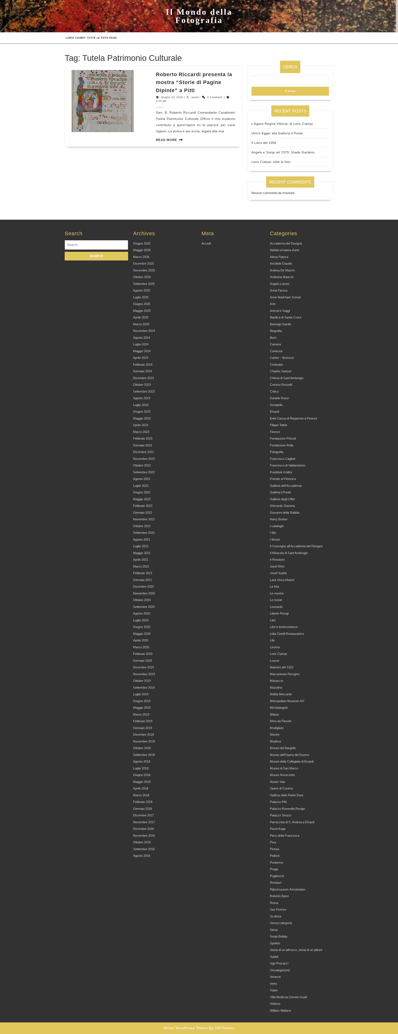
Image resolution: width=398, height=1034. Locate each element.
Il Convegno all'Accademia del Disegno (296, 546)
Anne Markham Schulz (285, 297)
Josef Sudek (278, 573)
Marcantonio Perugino (285, 674)
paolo (195, 97)
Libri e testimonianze (284, 627)
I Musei (275, 539)
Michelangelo (279, 707)
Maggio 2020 (141, 633)
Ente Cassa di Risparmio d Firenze (293, 418)
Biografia (276, 331)
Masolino (276, 687)
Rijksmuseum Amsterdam (287, 889)
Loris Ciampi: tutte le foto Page (91, 37)
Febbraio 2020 (142, 654)
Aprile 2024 (140, 357)
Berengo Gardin (280, 324)
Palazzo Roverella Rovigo (287, 808)
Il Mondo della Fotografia (199, 16)
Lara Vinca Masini (282, 580)
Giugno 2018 (141, 775)
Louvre (274, 660)
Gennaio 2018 (142, 808)
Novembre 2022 (144, 458)
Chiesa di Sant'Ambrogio (286, 378)
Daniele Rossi (279, 398)
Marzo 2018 (141, 795)
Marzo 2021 (141, 566)
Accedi (206, 243)
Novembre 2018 (144, 741)
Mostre (274, 734)
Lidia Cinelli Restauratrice (287, 633)
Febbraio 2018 (142, 802)
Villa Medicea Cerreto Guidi (288, 997)
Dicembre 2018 (143, 734)
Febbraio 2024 (142, 364)
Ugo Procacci (279, 963)
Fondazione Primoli (283, 438)
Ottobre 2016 (142, 842)
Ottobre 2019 (142, 680)
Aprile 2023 (140, 425)
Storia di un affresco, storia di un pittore (296, 950)
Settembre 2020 (144, 607)
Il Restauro (277, 559)
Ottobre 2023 (142, 384)
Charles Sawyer (281, 371)
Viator (274, 990)
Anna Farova (278, 290)
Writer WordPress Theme (186, 1028)
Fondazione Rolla (281, 445)
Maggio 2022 (141, 499)
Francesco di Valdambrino (287, 465)
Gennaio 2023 (142, 445)
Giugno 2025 (141, 304)
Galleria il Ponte (280, 492)
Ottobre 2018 (142, 748)
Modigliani (276, 728)
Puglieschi (277, 876)
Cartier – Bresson (282, 357)
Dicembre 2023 (143, 378)
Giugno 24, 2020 (172, 97)
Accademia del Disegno (286, 243)
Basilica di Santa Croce (285, 317)
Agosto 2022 (141, 479)
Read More (166, 140)
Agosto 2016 (141, 855)
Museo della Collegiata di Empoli (292, 761)
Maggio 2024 (141, 351)
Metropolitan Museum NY (287, 701)
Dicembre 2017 (143, 815)
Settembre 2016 (144, 849)
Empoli (274, 411)
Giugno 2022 (141, 492)
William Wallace (280, 1010)
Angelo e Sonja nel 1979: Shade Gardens (283, 152)
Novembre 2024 (144, 331)
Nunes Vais (277, 781)
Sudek (274, 956)
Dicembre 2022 (143, 452)
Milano (274, 714)
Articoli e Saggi (280, 310)
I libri (273, 532)
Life (272, 640)
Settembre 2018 (144, 755)
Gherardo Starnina (282, 505)
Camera (275, 344)
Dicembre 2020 (143, 586)
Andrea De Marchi (282, 270)
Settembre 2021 (144, 532)
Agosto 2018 (141, 761)
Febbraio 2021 (142, 573)
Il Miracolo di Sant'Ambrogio (289, 553)
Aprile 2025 (140, 317)
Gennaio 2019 (142, 728)
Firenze (275, 432)
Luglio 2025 (140, 297)
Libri (272, 620)
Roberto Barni (279, 896)
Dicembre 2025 (143, 263)
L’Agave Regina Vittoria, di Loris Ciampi (282, 123)
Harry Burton (278, 519)
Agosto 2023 (141, 398)
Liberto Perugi (279, 613)
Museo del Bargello (283, 748)
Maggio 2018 (141, 781)
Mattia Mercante (281, 694)
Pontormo (276, 862)
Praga (274, 869)
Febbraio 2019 (142, 721)
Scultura (275, 916)
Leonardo (276, 607)
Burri (273, 337)
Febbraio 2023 (142, 438)
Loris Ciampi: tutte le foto (270, 162)
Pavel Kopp (277, 828)
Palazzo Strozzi (280, 815)
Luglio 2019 (140, 694)
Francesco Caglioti (282, 458)
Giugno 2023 (141, 411)
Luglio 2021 (140, 546)
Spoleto (275, 943)
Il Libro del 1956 (263, 143)
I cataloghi (277, 526)
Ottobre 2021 (142, 526)
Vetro (273, 983)
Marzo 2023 (141, 432)
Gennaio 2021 (142, 580)
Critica (274, 391)
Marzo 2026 (141, 257)
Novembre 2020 (144, 593)
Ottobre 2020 (142, 600)
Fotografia (276, 452)
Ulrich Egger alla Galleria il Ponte (277, 133)
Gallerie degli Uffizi (282, 499)
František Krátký (281, 472)
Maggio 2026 (141, 250)
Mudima (275, 741)
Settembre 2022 (144, 472)
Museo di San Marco (284, 768)
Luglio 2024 (140, 344)
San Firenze (278, 909)
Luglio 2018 (140, 768)
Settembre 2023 (144, 391)
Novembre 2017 (144, 822)
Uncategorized (280, 970)
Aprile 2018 (140, 788)
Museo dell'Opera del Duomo (289, 755)
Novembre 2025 (144, 270)
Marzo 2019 (141, 714)
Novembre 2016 (144, 835)
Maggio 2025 (141, 310)
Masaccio (276, 680)
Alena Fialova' (279, 257)
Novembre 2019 (144, 674)
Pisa (273, 842)
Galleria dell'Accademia (286, 485)
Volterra (275, 1003)
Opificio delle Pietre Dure (286, 795)
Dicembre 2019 (143, 667)
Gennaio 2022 (142, 512)
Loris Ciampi (278, 654)
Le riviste (276, 600)
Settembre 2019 (144, 687)
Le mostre (277, 593)
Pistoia (274, 849)
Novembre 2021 (144, 519)
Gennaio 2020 (142, 660)
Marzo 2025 (141, 324)
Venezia (275, 977)
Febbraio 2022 (142, 505)
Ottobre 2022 (142, 465)
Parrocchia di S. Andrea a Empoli (292, 822)
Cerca (290, 67)
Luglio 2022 (140, 485)
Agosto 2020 (141, 613)
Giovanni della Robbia (284, 512)
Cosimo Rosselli (281, 384)
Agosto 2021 (141, 539)
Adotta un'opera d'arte (284, 250)
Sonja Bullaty (279, 936)
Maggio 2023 (141, 418)
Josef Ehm (277, 566)
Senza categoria (281, 923)
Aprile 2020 (140, 640)
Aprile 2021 (140, 559)
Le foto (274, 586)
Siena (274, 930)
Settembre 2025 (144, 284)
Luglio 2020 (140, 620)
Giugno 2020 (141, 627)
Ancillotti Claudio (281, 263)
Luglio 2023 (140, 405)
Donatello (276, 405)
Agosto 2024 (141, 337)
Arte (272, 304)
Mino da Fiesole (280, 721)
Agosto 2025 (141, 290)
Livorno (275, 647)
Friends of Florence (283, 479)
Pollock (275, 855)
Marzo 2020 (141, 647)
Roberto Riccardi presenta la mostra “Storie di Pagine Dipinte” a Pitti (194, 82)
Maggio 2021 (141, 553)
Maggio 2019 (141, 707)
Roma (274, 903)
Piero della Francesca (284, 835)
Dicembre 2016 (143, 828)
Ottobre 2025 (142, 277)
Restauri (275, 882)
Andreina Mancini (281, 277)
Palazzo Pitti (278, 802)
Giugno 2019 (141, 701)
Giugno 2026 (141, 243)
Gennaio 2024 (142, 371)
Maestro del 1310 (281, 667)
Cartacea (276, 351)
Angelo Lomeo (279, 284)
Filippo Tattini (278, 425)
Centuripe (276, 364)
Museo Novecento (282, 775)
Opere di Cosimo (281, 788)
